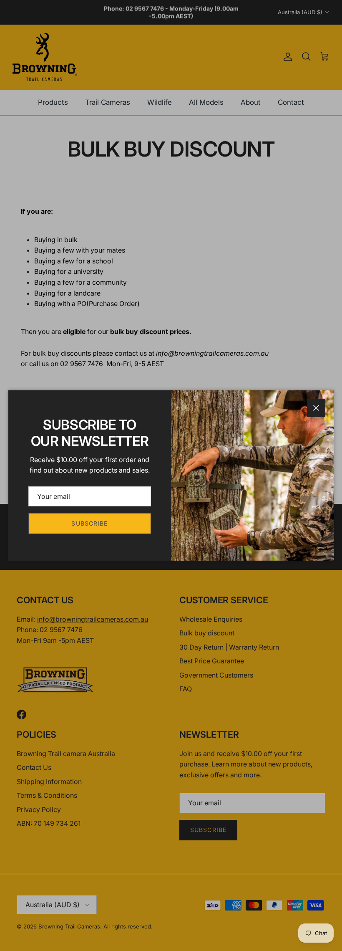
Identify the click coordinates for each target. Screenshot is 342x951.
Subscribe (89, 523)
